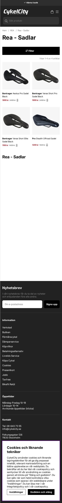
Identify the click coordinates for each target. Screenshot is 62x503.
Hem (4, 30)
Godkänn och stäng (41, 492)
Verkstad (7, 327)
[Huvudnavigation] (57, 12)
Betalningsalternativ (12, 351)
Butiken (6, 332)
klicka (30, 408)
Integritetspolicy (15, 486)
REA (12, 30)
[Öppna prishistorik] (17, 100)
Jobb (5, 374)
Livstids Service (10, 355)
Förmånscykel (9, 336)
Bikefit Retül (8, 384)
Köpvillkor (7, 346)
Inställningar (16, 492)
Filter (31, 50)
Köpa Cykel (8, 360)
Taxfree (6, 379)
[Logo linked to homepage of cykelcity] (15, 12)
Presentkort (8, 370)
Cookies (6, 365)
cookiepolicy (41, 486)
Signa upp (51, 304)
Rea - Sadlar (23, 30)
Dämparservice (10, 341)
